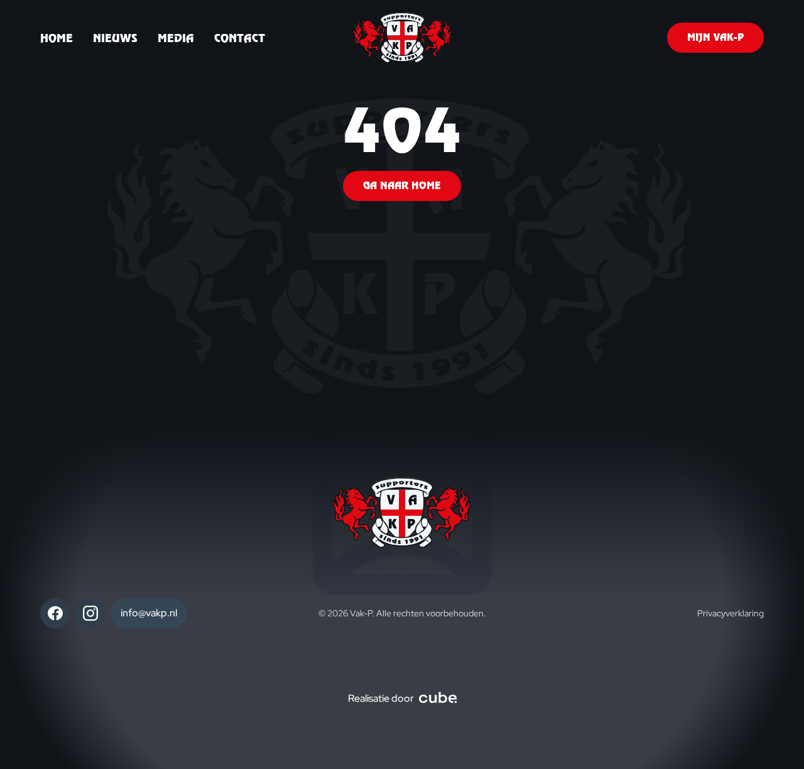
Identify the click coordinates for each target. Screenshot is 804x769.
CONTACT (239, 38)
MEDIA (176, 38)
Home (56, 38)
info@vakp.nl (149, 612)
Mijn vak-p (715, 37)
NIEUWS (115, 38)
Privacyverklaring (730, 613)
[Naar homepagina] (402, 38)
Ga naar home (402, 186)
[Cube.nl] (438, 699)
